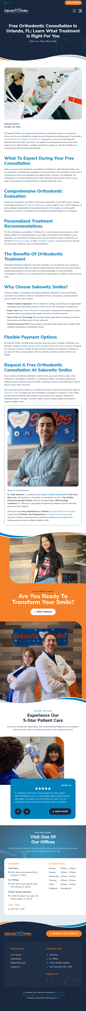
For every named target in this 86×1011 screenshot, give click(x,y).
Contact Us (15, 967)
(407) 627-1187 (11, 393)
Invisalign (25, 241)
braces (18, 241)
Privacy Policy (27, 995)
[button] (73, 3)
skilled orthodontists (31, 311)
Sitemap (59, 992)
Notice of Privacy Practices (43, 995)
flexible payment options (31, 346)
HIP (58, 998)
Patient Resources (18, 963)
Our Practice (15, 955)
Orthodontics (16, 959)
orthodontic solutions (46, 241)
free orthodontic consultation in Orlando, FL (22, 139)
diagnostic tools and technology (31, 205)
